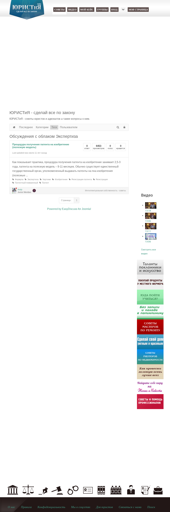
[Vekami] (150, 371)
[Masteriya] (150, 326)
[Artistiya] (150, 267)
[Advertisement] (85, 50)
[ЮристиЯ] (26, 12)
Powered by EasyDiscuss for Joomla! (69, 209)
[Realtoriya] (150, 356)
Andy (20, 189)
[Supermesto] (150, 341)
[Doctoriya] (150, 311)
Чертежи (46, 179)
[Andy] (14, 190)
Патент (45, 183)
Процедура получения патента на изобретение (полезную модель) (40, 146)
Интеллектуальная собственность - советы (105, 190)
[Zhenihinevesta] (150, 386)
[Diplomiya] (150, 297)
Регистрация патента (81, 179)
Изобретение (61, 179)
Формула (18, 179)
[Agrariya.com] (150, 282)
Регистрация (101, 179)
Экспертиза (32, 179)
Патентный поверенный (26, 183)
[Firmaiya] (150, 401)
